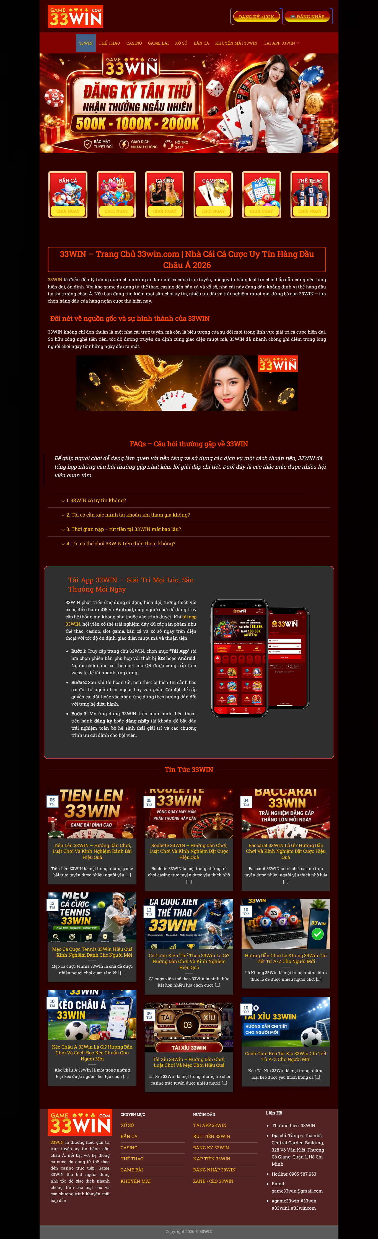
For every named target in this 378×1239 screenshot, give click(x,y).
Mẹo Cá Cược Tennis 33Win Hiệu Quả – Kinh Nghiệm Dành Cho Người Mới (92, 952)
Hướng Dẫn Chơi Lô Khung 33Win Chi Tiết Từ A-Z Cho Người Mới (286, 958)
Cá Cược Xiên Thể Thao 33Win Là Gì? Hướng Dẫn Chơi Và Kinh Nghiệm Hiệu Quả (189, 961)
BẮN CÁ (201, 43)
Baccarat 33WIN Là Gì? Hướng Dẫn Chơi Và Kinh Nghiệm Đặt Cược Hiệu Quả (286, 851)
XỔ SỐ (181, 43)
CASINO (134, 43)
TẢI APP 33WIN (279, 43)
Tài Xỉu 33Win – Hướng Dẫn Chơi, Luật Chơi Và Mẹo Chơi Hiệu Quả (189, 1062)
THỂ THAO (109, 43)
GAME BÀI (158, 43)
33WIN (85, 43)
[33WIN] (75, 16)
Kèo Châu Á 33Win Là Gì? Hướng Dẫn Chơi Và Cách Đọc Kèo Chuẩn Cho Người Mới (92, 1053)
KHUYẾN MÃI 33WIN (236, 43)
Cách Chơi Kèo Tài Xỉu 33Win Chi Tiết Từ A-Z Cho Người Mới (286, 1056)
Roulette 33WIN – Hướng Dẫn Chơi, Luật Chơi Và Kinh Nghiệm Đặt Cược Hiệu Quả (189, 851)
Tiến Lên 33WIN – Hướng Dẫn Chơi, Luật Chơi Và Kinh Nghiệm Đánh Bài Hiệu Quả (92, 851)
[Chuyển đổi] (63, 501)
